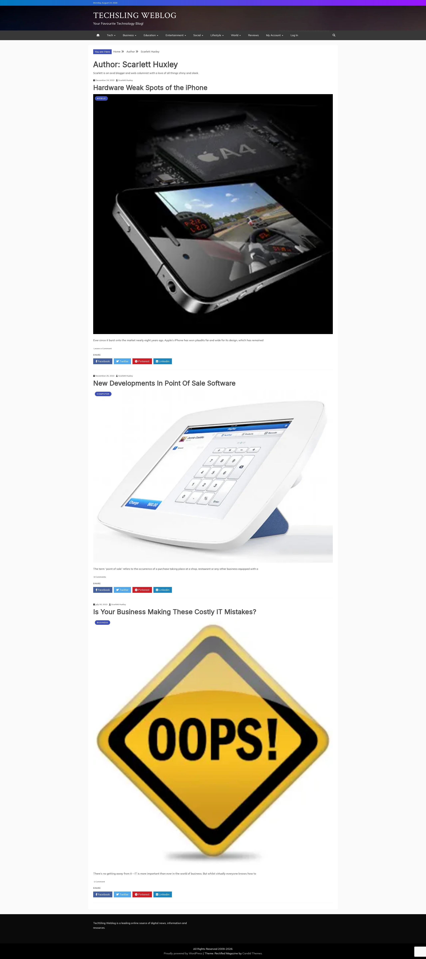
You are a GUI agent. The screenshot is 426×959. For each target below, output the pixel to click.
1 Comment (99, 881)
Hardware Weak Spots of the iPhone (150, 87)
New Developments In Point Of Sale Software (164, 383)
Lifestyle (216, 35)
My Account (273, 35)
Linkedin (163, 361)
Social (197, 35)
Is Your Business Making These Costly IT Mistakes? (174, 612)
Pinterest (143, 361)
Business (128, 35)
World (234, 35)
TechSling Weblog (135, 15)
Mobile (101, 98)
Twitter (123, 361)
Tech (110, 35)
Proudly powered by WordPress (183, 953)
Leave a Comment (103, 348)
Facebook (103, 361)
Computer (103, 394)
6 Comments (100, 577)
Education (150, 35)
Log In (294, 35)
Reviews (253, 35)
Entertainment (175, 35)
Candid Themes (252, 953)
